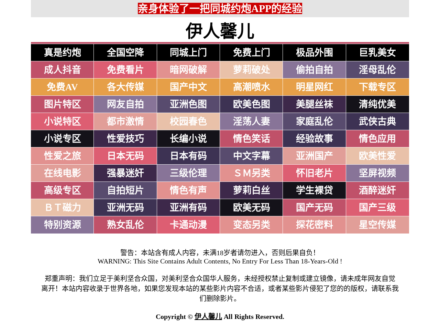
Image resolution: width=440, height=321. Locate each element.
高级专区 (62, 190)
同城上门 (188, 53)
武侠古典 (377, 121)
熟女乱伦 (125, 225)
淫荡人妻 (251, 121)
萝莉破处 (251, 70)
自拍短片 (125, 190)
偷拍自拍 (314, 70)
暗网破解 (188, 70)
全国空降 (125, 53)
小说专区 (62, 139)
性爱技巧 (125, 139)
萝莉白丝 (251, 190)
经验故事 (314, 139)
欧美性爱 (377, 156)
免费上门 (251, 53)
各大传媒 (125, 87)
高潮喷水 (251, 87)
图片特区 (62, 104)
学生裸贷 (314, 190)
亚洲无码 (125, 208)
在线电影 (62, 173)
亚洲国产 (314, 156)
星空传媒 (377, 225)
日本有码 (188, 156)
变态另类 (251, 225)
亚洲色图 (188, 104)
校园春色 (188, 121)
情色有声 (188, 190)
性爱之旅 (62, 156)
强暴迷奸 (125, 173)
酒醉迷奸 (377, 190)
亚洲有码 (188, 208)
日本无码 (125, 156)
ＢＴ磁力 (62, 208)
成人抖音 (62, 70)
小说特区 (62, 121)
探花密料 (314, 225)
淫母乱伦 (377, 70)
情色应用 (377, 139)
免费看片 (125, 70)
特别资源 (62, 225)
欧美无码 (251, 208)
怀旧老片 (314, 173)
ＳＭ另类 (251, 173)
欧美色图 (251, 104)
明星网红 (314, 87)
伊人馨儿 (208, 316)
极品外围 (314, 53)
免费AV (62, 87)
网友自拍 (125, 104)
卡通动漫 (188, 225)
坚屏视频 (377, 173)
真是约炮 (62, 53)
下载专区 (377, 87)
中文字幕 (251, 156)
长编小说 (188, 139)
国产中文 (188, 87)
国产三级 (377, 208)
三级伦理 (188, 173)
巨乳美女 (377, 53)
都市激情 (125, 121)
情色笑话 (251, 139)
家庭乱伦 (314, 121)
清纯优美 (377, 104)
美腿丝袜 (314, 104)
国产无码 (314, 208)
